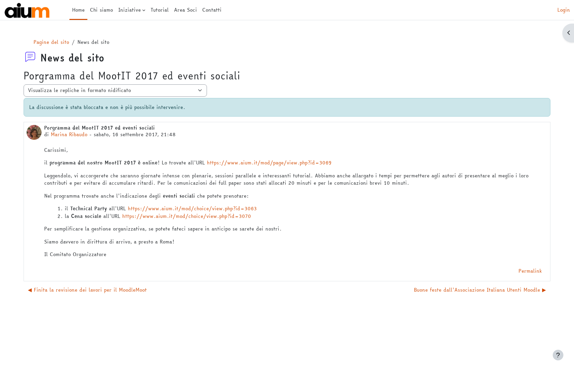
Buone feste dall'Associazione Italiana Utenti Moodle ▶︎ (480, 290)
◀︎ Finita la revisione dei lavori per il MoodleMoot (87, 290)
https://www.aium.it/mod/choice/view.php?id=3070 (186, 216)
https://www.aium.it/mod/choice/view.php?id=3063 (192, 208)
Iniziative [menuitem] (129, 10)
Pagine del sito (51, 42)
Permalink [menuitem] (530, 271)
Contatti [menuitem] (212, 10)
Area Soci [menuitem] (185, 10)
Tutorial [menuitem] (159, 10)
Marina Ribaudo (69, 134)
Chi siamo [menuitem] (101, 10)
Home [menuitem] (78, 10)
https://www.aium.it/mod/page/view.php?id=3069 (269, 162)
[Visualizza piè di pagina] (558, 355)
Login (563, 10)
